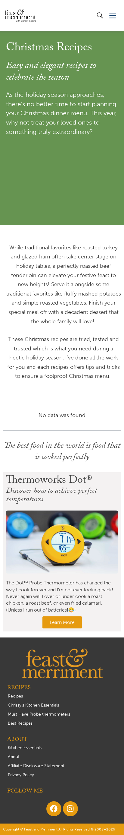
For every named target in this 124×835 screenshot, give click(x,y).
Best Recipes (20, 723)
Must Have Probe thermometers (39, 714)
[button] (112, 15)
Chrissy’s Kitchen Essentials (33, 705)
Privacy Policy (21, 774)
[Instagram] (70, 808)
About (14, 756)
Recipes (15, 696)
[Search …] (100, 15)
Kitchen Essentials (25, 747)
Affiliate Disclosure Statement (36, 765)
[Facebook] (53, 808)
